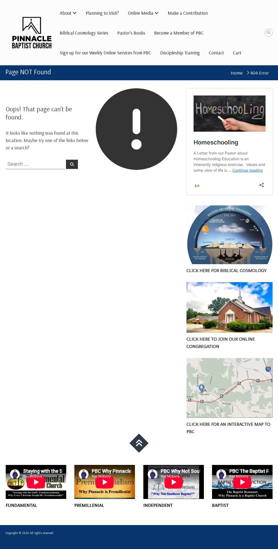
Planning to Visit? (102, 13)
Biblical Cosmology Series (84, 33)
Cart (237, 52)
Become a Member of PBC (179, 33)
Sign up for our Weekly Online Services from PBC (105, 52)
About (65, 13)
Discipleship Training (180, 52)
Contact (216, 52)
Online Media (140, 13)
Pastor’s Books (131, 33)
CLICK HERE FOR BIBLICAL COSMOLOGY (227, 270)
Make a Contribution (188, 13)
